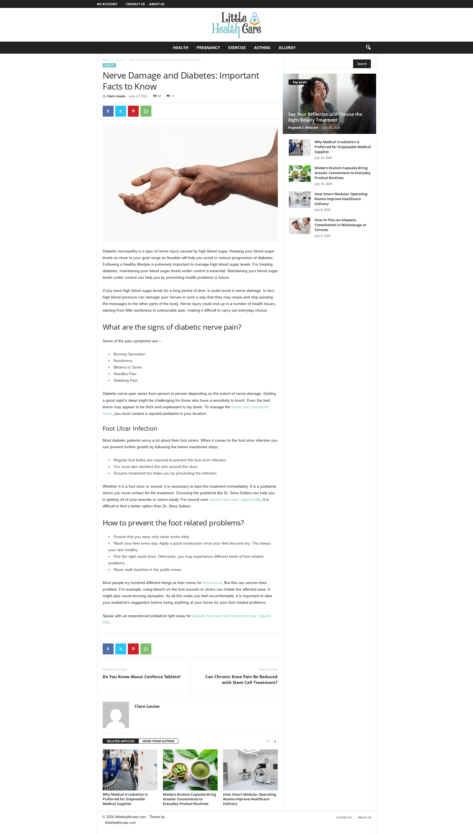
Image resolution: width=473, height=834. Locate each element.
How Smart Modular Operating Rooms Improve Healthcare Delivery (249, 799)
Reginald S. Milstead (303, 127)
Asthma (262, 47)
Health (180, 47)
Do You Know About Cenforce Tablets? (142, 676)
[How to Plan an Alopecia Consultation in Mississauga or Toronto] (300, 225)
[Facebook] (108, 111)
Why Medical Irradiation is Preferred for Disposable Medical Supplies (125, 799)
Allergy (287, 47)
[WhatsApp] (145, 111)
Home (106, 60)
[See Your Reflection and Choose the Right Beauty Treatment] (329, 104)
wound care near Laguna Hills (235, 499)
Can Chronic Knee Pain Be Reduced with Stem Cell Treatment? (241, 679)
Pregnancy (208, 47)
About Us (156, 4)
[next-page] (275, 741)
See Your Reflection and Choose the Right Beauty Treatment (325, 117)
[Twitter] (120, 111)
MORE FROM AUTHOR (158, 741)
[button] (368, 48)
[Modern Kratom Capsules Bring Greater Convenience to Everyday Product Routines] (190, 769)
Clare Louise (116, 96)
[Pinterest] (133, 111)
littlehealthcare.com (120, 823)
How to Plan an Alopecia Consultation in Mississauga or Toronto (341, 224)
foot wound (212, 582)
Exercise (237, 47)
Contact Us (135, 4)
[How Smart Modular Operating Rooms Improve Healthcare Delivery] (250, 769)
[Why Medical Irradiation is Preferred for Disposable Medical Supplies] (130, 769)
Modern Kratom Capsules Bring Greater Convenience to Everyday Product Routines (189, 799)
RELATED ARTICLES (120, 741)
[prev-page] (268, 741)
